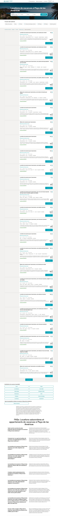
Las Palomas (17, 398)
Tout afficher (29, 379)
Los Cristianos (16, 388)
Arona (17, 386)
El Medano (16, 396)
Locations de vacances (8, 29)
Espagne (13, 29)
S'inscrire (50, 1)
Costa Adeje (41, 388)
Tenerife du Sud (21, 29)
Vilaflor (41, 386)
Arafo (41, 393)
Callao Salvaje (16, 391)
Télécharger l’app (32, 1)
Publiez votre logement (39, 1)
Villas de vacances (17, 403)
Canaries (17, 29)
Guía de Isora (17, 393)
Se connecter (45, 1)
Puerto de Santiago (41, 396)
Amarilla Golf (41, 398)
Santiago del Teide (41, 391)
